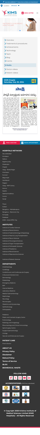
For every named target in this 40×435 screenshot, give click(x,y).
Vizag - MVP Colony (8, 185)
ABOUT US (7, 348)
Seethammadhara (8, 193)
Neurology (5, 299)
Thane (4, 204)
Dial (10, 2)
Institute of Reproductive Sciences (13, 254)
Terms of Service (9, 361)
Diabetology (6, 280)
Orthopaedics (6, 309)
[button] (15, 5)
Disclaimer (7, 355)
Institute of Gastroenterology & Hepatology (15, 233)
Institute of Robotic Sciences (11, 259)
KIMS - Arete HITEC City (9, 220)
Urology (4, 333)
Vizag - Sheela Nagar (8, 169)
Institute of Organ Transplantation (12, 243)
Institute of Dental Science (10, 230)
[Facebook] (11, 378)
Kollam (4, 206)
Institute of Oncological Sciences (12, 241)
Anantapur (5, 172)
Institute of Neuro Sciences (10, 238)
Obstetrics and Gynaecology (11, 304)
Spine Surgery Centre (8, 328)
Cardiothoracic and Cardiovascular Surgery (15, 272)
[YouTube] (24, 378)
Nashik (4, 191)
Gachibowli (5, 180)
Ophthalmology (7, 307)
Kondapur (5, 156)
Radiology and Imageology (10, 322)
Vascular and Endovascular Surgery (13, 336)
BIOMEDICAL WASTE (11, 368)
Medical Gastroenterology (10, 293)
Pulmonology (6, 320)
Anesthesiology (7, 267)
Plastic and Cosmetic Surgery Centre (13, 317)
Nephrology (6, 296)
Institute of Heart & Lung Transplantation (15, 235)
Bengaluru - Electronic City (10, 212)
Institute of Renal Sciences (10, 251)
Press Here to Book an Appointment (28, 2)
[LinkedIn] (29, 378)
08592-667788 (28, 13)
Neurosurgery (6, 301)
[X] (15, 378)
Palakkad (5, 217)
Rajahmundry (6, 161)
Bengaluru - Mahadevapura (10, 209)
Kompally (5, 214)
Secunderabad (6, 153)
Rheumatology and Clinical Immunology (15, 325)
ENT (3, 285)
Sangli (4, 199)
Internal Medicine (7, 288)
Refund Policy (8, 358)
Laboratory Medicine (8, 291)
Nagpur (4, 183)
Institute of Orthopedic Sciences (12, 246)
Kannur (4, 188)
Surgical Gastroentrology (10, 330)
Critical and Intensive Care (10, 275)
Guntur (4, 196)
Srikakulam (5, 164)
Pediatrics (5, 314)
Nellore (4, 159)
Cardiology (5, 269)
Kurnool (4, 175)
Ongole (4, 167)
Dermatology (6, 277)
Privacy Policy (8, 351)
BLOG (4, 364)
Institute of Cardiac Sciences (11, 227)
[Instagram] (20, 378)
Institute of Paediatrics (9, 249)
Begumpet (5, 177)
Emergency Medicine (8, 283)
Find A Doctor (6, 343)
